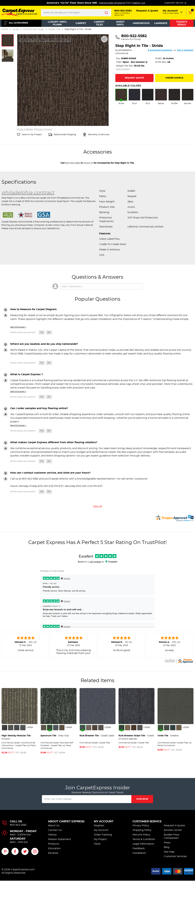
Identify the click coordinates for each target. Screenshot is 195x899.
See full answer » (18, 327)
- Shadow (168, 736)
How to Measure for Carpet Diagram (33, 309)
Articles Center (173, 830)
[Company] (4, 727)
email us (88, 163)
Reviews (53, 853)
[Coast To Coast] (62, 727)
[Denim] (173, 727)
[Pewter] (101, 727)
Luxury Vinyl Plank (57, 23)
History (52, 834)
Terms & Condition (144, 839)
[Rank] (23, 727)
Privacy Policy (141, 825)
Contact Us (55, 830)
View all (97, 506)
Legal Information (143, 844)
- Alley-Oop (55, 736)
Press (167, 842)
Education (54, 848)
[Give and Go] (55, 727)
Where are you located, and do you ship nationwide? (44, 344)
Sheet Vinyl (120, 23)
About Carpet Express (66, 821)
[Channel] (17, 727)
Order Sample (174, 78)
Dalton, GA (138, 3)
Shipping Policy (142, 830)
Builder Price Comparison (171, 836)
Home (5, 29)
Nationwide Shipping (112, 3)
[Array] (10, 727)
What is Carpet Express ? (26, 374)
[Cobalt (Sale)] (82, 727)
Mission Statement (59, 839)
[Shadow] (160, 727)
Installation (139, 853)
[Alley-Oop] (49, 727)
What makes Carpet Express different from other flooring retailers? (53, 442)
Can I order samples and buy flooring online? (39, 408)
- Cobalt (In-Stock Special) (136, 737)
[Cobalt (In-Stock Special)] (121, 727)
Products (53, 844)
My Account (103, 821)
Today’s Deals (181, 23)
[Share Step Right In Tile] (104, 39)
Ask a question (185, 50)
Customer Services (175, 856)
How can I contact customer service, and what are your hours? (50, 473)
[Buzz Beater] (43, 727)
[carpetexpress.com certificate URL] (178, 660)
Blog (166, 847)
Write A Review (25, 129)
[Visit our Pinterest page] (5, 851)
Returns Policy (141, 834)
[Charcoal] (166, 727)
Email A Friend (43, 129)
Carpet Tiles (99, 23)
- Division (17, 737)
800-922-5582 (72, 163)
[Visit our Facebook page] (15, 851)
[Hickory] (95, 727)
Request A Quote (174, 825)
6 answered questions (160, 50)
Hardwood (141, 23)
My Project (100, 839)
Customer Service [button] (174, 3)
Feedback (139, 848)
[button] (173, 11)
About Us (53, 825)
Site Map (169, 852)
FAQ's (97, 844)
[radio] (121, 97)
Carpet (81, 23)
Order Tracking (103, 834)
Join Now (142, 799)
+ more (29, 727)
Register (99, 825)
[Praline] (88, 727)
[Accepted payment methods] (172, 871)
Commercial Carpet (33, 29)
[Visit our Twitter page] (24, 851)
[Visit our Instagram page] (34, 851)
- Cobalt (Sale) (97, 736)
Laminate (160, 23)
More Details (123, 69)
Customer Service (147, 821)
